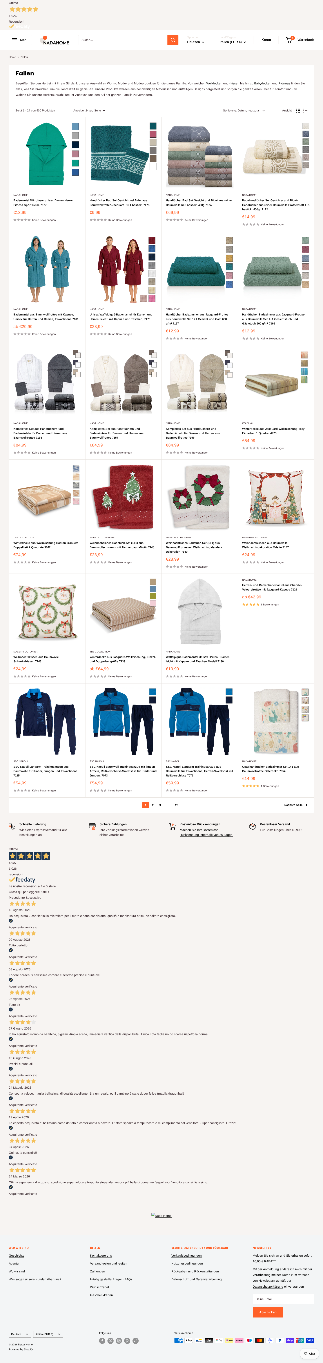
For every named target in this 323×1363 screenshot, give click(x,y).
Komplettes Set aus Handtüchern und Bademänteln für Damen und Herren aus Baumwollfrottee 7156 (193, 433)
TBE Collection (23, 537)
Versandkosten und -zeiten (108, 1263)
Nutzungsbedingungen (187, 1263)
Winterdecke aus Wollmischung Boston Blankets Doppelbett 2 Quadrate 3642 (45, 545)
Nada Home (20, 195)
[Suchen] (172, 40)
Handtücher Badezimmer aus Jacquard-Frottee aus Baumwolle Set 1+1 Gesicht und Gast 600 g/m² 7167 (197, 319)
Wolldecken (214, 83)
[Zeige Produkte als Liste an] (305, 111)
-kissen (234, 83)
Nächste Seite (293, 805)
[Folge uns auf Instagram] (119, 1341)
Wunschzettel (99, 1287)
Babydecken (262, 83)
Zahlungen (97, 1271)
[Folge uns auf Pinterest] (127, 1341)
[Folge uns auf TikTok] (135, 1341)
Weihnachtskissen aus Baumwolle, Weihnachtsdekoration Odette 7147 (265, 545)
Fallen (24, 57)
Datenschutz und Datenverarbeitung (196, 1279)
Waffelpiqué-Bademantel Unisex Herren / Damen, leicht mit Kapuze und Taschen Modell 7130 (198, 659)
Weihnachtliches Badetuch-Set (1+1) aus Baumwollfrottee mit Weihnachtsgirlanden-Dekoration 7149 (194, 547)
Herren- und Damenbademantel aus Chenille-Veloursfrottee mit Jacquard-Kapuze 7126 (272, 587)
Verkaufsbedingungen (186, 1255)
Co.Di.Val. (248, 423)
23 (176, 805)
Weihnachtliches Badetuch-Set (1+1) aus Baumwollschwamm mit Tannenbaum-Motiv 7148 (122, 545)
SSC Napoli (20, 761)
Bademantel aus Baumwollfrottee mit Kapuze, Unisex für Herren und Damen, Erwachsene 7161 (45, 317)
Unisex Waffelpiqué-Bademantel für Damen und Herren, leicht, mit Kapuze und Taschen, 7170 (121, 317)
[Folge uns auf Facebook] (102, 1341)
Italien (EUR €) (44, 1334)
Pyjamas (284, 83)
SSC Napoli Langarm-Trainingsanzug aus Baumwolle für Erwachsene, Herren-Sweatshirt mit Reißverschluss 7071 (199, 771)
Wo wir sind (17, 1271)
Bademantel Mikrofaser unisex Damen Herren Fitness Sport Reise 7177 (43, 202)
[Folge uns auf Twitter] (110, 1341)
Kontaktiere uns (101, 1255)
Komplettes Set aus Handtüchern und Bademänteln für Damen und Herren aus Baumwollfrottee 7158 (40, 433)
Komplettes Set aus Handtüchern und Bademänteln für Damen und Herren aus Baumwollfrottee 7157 (116, 433)
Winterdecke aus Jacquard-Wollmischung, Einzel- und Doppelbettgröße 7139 (123, 659)
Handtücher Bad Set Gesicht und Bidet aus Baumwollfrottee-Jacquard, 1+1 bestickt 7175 (119, 202)
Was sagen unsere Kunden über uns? (35, 1279)
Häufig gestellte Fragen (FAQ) (111, 1279)
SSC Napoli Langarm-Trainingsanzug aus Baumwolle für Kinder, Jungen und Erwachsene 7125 (45, 771)
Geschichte (16, 1255)
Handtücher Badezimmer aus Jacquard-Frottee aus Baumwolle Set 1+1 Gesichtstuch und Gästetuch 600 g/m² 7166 (273, 319)
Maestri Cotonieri (102, 537)
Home (12, 57)
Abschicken (267, 1312)
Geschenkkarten (101, 1295)
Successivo (33, 897)
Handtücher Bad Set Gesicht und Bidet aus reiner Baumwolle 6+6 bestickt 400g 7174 (199, 202)
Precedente (17, 897)
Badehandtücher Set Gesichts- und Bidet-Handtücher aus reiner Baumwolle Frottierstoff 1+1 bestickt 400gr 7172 (276, 205)
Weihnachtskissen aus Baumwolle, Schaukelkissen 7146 (36, 659)
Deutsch (16, 1334)
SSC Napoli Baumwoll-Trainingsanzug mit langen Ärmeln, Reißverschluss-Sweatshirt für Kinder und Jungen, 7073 (123, 771)
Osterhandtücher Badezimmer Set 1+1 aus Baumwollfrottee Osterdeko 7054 (270, 769)
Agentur (14, 1263)
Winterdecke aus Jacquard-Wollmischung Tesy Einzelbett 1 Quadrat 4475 (273, 431)
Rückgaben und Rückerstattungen (195, 1271)
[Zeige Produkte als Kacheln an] (298, 111)
